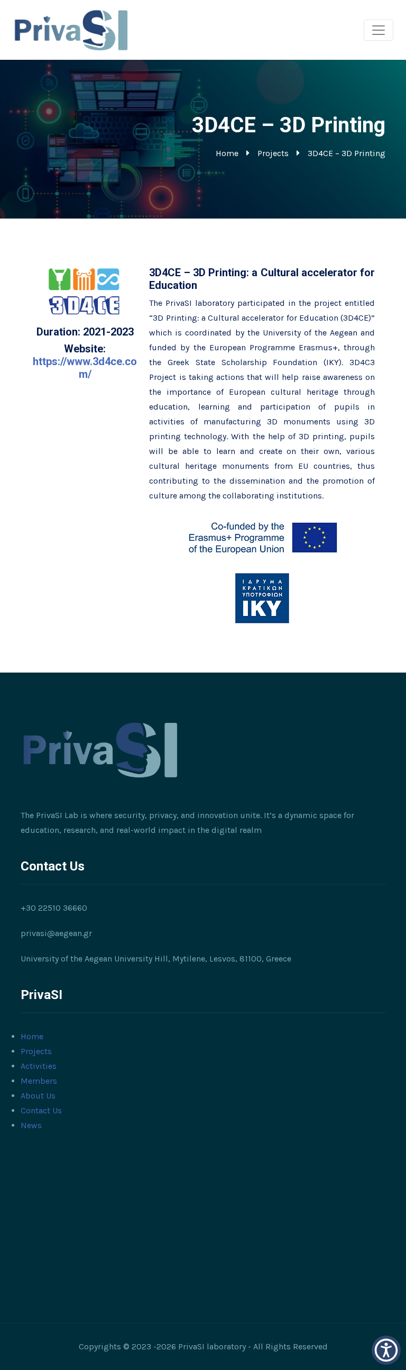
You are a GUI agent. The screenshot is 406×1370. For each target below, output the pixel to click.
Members (39, 1081)
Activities (39, 1066)
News (31, 1125)
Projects (273, 153)
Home (227, 153)
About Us (38, 1096)
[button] (386, 1350)
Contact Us (41, 1110)
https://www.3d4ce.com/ (85, 367)
